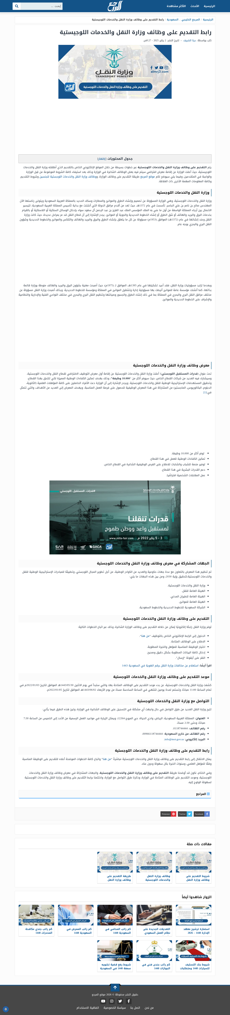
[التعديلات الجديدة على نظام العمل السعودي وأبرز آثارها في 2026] (154, 915)
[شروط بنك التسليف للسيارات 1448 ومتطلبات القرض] (193, 950)
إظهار (101, 159)
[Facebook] (129, 1001)
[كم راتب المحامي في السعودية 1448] (115, 915)
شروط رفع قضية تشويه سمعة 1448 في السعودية (115, 966)
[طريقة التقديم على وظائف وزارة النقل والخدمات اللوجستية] (115, 862)
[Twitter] (120, 1001)
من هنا (145, 635)
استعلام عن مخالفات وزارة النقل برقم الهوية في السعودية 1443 (160, 665)
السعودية (172, 19)
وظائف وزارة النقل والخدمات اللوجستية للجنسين (68, 176)
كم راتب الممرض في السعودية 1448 (79, 931)
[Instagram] (112, 1001)
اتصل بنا (135, 1008)
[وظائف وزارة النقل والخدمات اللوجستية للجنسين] (154, 862)
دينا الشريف (189, 40)
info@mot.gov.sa (174, 739)
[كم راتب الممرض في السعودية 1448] (75, 915)
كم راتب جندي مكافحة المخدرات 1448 (38, 931)
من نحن (149, 1008)
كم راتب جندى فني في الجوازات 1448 (156, 966)
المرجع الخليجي (190, 19)
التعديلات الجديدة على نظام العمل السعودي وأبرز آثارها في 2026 (156, 933)
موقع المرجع (147, 176)
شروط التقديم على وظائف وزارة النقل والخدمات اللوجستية (197, 880)
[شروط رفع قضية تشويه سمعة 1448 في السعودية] (115, 950)
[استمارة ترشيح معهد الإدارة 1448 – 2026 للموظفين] (193, 915)
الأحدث (194, 6)
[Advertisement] (115, 127)
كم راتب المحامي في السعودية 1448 (118, 931)
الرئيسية (209, 6)
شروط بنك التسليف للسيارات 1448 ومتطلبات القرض (195, 968)
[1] (205, 392)
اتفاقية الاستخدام (88, 1008)
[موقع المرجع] (115, 6)
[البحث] (17, 6)
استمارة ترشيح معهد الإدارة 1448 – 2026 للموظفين (196, 933)
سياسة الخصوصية (115, 1008)
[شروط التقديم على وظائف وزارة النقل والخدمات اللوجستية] (193, 862)
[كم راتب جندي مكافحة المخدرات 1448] (36, 915)
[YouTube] (103, 1001)
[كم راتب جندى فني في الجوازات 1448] (154, 950)
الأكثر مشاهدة (176, 6)
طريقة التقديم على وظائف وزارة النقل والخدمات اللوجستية (118, 880)
